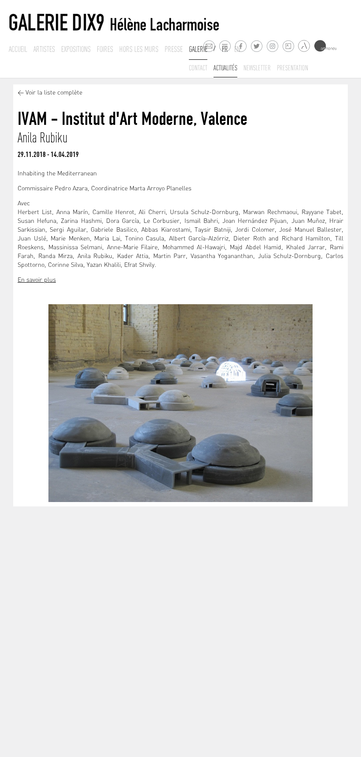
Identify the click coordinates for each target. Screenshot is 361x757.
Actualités (225, 68)
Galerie (198, 49)
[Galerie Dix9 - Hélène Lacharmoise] (114, 22)
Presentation (292, 68)
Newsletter (257, 68)
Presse (174, 49)
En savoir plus (37, 280)
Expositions (76, 49)
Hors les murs (138, 49)
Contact (198, 68)
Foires (105, 49)
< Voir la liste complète (50, 93)
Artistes (44, 49)
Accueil (18, 49)
